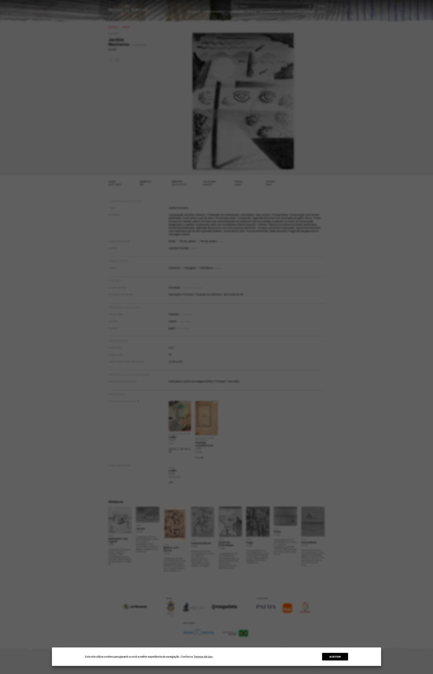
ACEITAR (335, 656)
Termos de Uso (203, 656)
